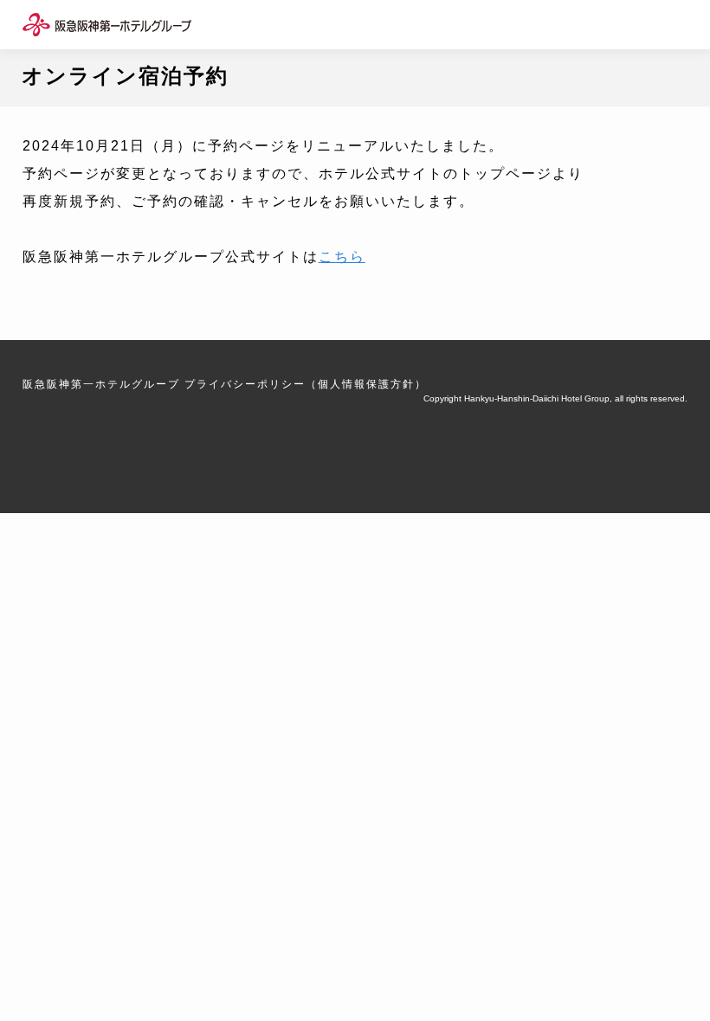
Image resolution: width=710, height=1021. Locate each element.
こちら (342, 256)
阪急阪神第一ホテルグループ (101, 384)
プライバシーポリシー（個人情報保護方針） (305, 384)
